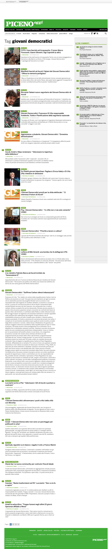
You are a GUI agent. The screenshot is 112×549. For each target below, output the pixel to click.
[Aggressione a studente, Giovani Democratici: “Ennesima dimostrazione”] (12, 141)
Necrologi (103, 30)
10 (3, 290)
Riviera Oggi (11, 1)
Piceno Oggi (23, 1)
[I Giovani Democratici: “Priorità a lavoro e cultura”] (12, 245)
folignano (34, 33)
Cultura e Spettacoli (32, 30)
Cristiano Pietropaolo (29, 197)
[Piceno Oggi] (24, 26)
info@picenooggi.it (19, 542)
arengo (71, 33)
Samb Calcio (42, 534)
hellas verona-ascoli (52, 33)
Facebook (92, 33)
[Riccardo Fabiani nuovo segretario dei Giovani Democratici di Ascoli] (12, 106)
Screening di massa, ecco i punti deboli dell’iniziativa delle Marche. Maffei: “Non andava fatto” (92, 56)
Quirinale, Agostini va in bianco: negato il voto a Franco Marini (30, 445)
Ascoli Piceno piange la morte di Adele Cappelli (91, 47)
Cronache (19, 30)
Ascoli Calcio (10, 30)
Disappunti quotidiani (12, 380)
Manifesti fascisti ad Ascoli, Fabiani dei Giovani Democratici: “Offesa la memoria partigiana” (45, 72)
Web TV (51, 30)
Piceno (79, 30)
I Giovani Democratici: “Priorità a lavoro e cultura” (41, 231)
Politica (58, 30)
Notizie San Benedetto (53, 534)
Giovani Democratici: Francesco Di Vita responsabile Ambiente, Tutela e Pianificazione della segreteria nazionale (45, 114)
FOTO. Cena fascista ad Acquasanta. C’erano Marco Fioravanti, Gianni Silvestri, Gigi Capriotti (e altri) (42, 51)
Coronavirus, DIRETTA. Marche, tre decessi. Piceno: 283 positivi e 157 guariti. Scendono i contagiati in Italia (93, 107)
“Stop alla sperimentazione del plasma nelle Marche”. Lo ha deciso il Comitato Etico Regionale (93, 98)
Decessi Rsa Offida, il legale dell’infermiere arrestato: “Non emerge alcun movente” (92, 81)
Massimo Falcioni (12, 447)
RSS (97, 33)
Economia (44, 30)
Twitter (95, 33)
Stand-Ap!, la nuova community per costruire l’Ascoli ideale (29, 464)
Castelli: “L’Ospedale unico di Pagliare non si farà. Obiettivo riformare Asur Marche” (93, 63)
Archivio (75, 534)
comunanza (42, 33)
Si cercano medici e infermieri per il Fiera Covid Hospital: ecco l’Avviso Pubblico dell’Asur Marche (92, 116)
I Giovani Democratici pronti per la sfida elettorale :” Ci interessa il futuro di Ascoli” (43, 193)
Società (65, 30)
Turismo (73, 30)
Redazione (25, 55)
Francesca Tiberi (12, 405)
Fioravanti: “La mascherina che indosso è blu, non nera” (93, 123)
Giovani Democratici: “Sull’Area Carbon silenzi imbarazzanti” (30, 292)
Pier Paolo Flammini (28, 176)
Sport (85, 30)
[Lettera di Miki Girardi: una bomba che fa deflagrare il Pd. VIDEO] (12, 266)
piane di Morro (63, 33)
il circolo (18, 33)
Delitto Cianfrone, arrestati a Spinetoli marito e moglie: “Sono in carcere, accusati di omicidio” (93, 89)
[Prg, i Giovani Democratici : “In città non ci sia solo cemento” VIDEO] (12, 224)
